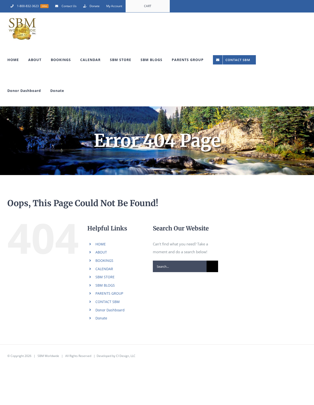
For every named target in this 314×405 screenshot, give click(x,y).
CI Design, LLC (125, 356)
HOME (100, 244)
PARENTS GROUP (109, 293)
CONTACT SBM (107, 301)
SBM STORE (105, 277)
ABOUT (101, 252)
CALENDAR (104, 268)
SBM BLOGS (105, 285)
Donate (101, 318)
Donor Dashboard (110, 310)
